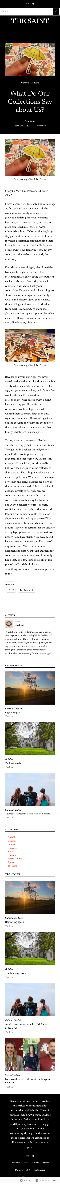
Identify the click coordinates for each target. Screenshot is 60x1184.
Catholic (9, 709)
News (10, 852)
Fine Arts (12, 848)
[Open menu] (30, 33)
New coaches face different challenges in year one (28, 1081)
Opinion (25, 83)
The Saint (30, 21)
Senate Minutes (15, 859)
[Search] (56, 11)
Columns (12, 841)
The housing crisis (14, 763)
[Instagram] (32, 4)
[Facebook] (27, 4)
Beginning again (13, 713)
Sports (11, 862)
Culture (8, 810)
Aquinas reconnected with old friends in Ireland (27, 814)
